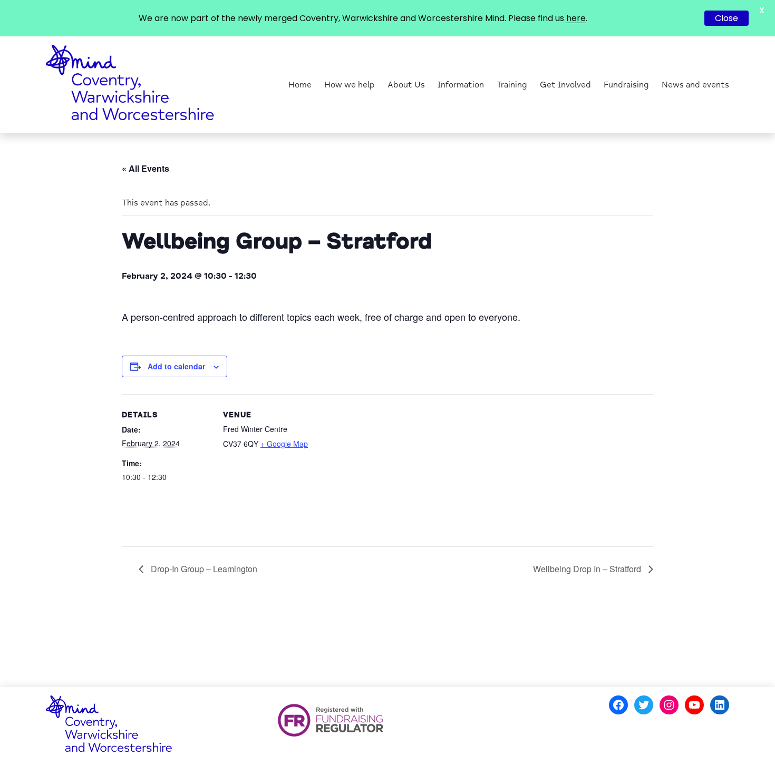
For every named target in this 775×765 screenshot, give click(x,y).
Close (726, 18)
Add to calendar (176, 366)
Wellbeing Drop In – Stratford (588, 569)
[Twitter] (643, 704)
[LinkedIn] (719, 704)
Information (461, 85)
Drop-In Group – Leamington (203, 569)
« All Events (145, 168)
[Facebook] (618, 704)
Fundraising (626, 85)
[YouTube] (694, 704)
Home (300, 85)
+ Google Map (284, 443)
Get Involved (565, 85)
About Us (406, 85)
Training (512, 85)
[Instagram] (669, 704)
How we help (349, 85)
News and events (695, 85)
